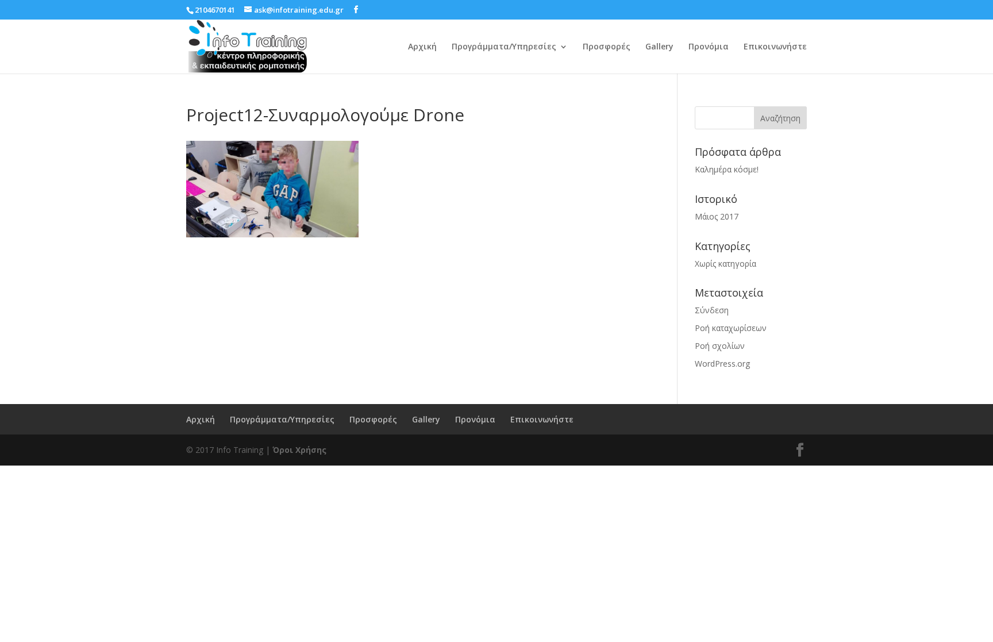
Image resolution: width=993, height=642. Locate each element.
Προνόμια (708, 47)
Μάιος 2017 (716, 216)
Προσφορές (606, 47)
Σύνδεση (712, 310)
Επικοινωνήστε (775, 47)
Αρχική (422, 47)
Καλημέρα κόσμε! (727, 169)
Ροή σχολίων (720, 345)
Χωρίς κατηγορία (725, 263)
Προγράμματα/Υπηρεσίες (504, 47)
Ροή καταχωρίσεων (731, 327)
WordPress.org (722, 363)
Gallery (659, 47)
